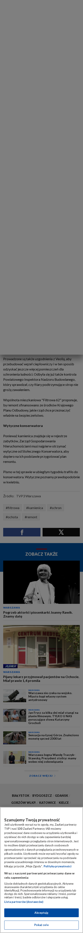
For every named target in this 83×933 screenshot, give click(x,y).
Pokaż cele (41, 925)
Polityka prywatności (58, 866)
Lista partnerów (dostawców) (23, 901)
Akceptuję (41, 912)
